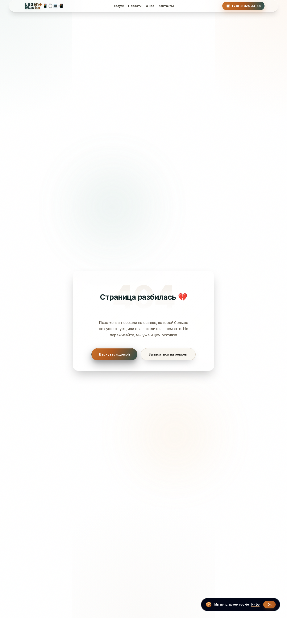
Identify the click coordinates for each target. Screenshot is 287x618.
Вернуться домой (114, 354)
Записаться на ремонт (168, 354)
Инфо (255, 604)
